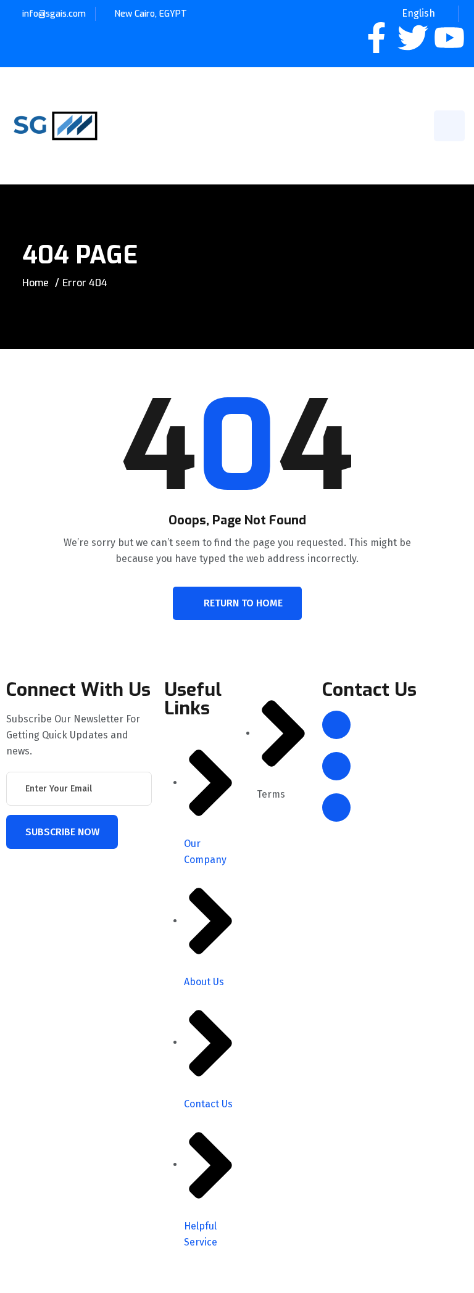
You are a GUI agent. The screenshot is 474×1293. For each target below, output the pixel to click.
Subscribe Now (62, 832)
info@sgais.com (54, 14)
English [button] (418, 13)
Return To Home (243, 603)
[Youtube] (449, 37)
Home (35, 282)
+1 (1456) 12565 (395, 807)
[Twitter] (412, 37)
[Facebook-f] (376, 37)
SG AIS (89, 1279)
